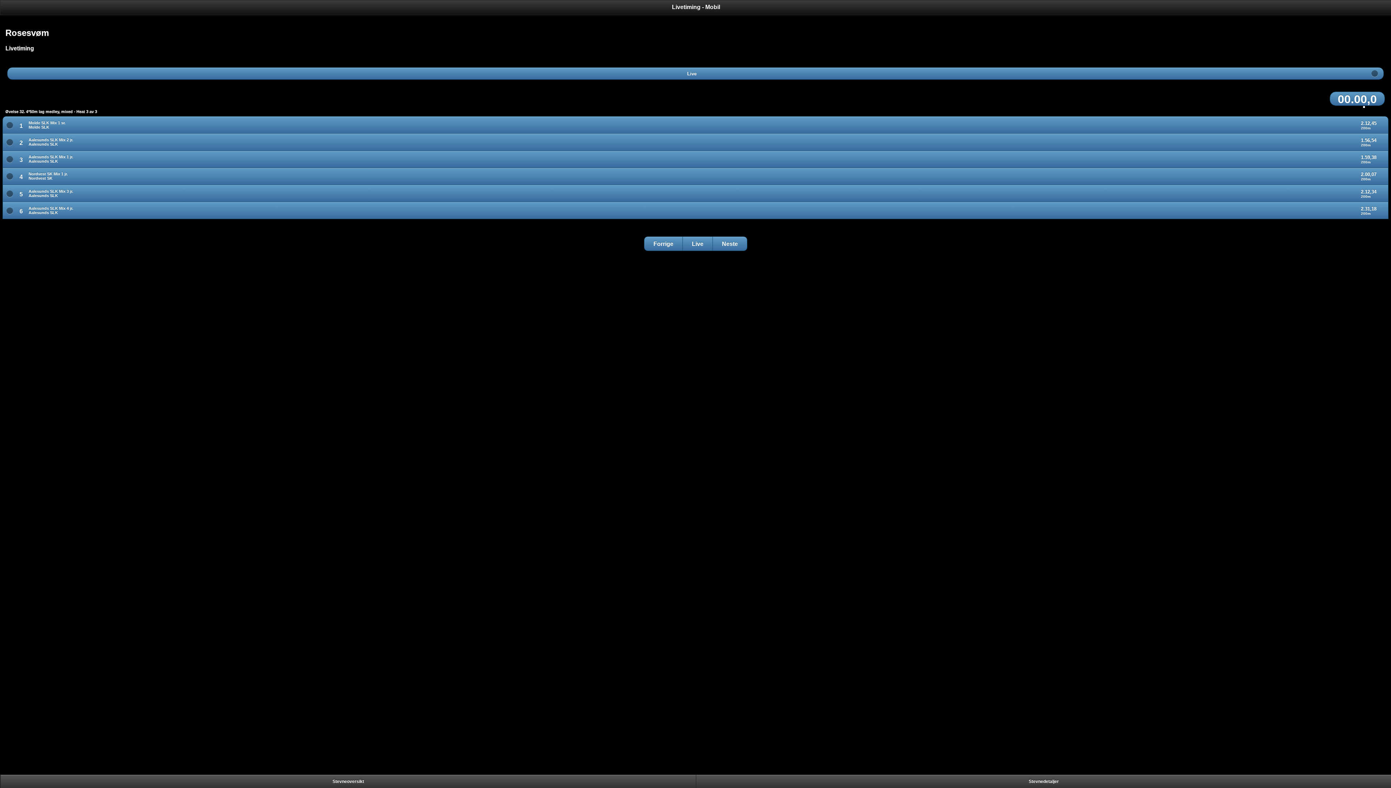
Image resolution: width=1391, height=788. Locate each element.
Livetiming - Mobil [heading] (696, 7)
